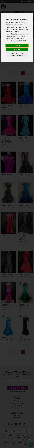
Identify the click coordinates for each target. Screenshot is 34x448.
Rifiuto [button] (17, 49)
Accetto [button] (17, 45)
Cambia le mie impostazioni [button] (17, 54)
